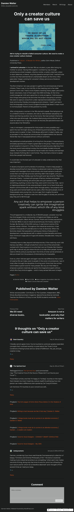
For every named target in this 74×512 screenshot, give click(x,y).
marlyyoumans (18, 451)
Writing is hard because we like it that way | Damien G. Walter (38, 411)
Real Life (57, 279)
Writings (62, 4)
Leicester (45, 281)
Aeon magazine (41, 279)
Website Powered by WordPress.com (22, 508)
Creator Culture (32, 281)
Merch (54, 4)
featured (39, 281)
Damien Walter (8, 3)
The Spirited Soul (19, 366)
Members (46, 4)
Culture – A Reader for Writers (30, 60)
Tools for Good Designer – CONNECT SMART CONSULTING (37, 437)
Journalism (50, 279)
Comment (59, 500)
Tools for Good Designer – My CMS (29, 444)
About (70, 4)
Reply (12, 359)
